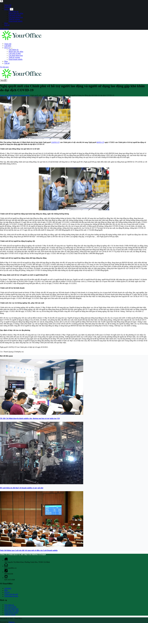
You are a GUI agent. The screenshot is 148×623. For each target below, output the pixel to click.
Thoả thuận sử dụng (11, 596)
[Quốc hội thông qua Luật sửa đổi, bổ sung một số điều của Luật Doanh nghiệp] (41, 546)
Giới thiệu (7, 46)
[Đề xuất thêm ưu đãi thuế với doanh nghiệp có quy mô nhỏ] (41, 484)
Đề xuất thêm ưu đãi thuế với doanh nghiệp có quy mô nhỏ (21, 488)
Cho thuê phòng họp (16, 55)
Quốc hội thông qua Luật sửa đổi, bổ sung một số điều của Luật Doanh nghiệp (29, 550)
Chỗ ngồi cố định (15, 53)
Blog (6, 61)
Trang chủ (7, 44)
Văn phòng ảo (13, 50)
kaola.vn (12, 622)
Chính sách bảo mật (11, 594)
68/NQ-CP (100, 142)
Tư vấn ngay (4, 67)
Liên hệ (7, 63)
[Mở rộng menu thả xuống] (11, 48)
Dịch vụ (7, 48)
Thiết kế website (14, 57)
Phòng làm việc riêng (16, 51)
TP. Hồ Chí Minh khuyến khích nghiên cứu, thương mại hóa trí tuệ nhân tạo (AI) (30, 418)
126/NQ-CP (55, 142)
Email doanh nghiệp (15, 59)
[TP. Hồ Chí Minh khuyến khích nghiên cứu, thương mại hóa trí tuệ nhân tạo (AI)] (41, 414)
